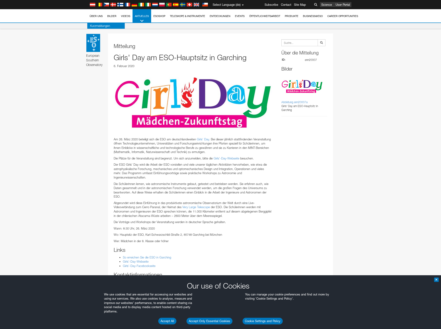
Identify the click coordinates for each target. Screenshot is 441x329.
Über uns (96, 16)
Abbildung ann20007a (294, 102)
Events (240, 16)
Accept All (167, 321)
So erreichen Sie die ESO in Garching (147, 257)
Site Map (300, 4)
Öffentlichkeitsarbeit (264, 16)
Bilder (111, 16)
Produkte (291, 16)
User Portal (343, 4)
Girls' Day (203, 139)
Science (326, 4)
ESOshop (159, 16)
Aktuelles (142, 16)
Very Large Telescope (196, 207)
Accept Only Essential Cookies (209, 321)
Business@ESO (313, 16)
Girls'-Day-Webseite (226, 158)
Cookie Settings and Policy (262, 321)
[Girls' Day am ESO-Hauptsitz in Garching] (193, 102)
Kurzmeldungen (100, 26)
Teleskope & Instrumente (187, 16)
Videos (125, 16)
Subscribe (271, 4)
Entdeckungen (220, 16)
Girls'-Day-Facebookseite (139, 266)
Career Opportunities (342, 16)
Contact (286, 4)
